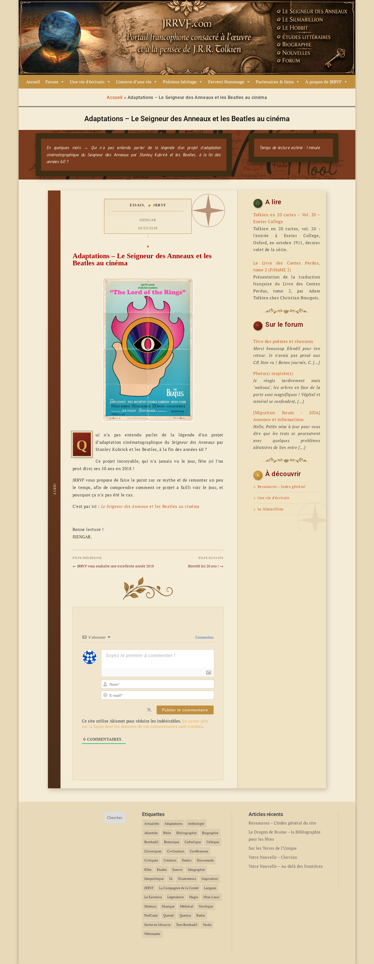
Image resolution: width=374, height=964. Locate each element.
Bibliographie (186, 833)
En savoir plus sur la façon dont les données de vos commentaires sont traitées (145, 723)
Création (169, 860)
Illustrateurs (187, 879)
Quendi (168, 915)
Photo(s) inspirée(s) (273, 373)
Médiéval (186, 906)
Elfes (147, 870)
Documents (205, 860)
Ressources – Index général (279, 486)
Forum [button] (51, 82)
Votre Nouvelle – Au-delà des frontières (286, 866)
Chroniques (153, 851)
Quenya (185, 915)
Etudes (162, 870)
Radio (200, 915)
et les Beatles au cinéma (150, 506)
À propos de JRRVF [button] (323, 82)
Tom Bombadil (186, 925)
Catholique (193, 842)
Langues (210, 888)
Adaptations (173, 823)
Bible (167, 833)
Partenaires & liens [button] (275, 82)
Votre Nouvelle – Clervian (273, 857)
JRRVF (159, 205)
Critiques (151, 860)
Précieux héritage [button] (180, 82)
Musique (168, 906)
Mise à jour (211, 897)
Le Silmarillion (268, 509)
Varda (207, 925)
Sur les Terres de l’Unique (273, 848)
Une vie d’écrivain (271, 498)
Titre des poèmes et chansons (283, 341)
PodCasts (151, 915)
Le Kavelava (153, 897)
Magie (193, 897)
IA (170, 879)
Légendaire (175, 897)
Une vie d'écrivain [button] (87, 82)
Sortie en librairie (157, 925)
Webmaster (152, 934)
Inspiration (210, 879)
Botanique (171, 842)
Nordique (206, 906)
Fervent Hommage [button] (226, 82)
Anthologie (196, 823)
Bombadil (151, 842)
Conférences (199, 851)
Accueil (33, 82)
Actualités (151, 823)
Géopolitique (154, 879)
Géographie (196, 870)
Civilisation (175, 851)
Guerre (177, 870)
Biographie (210, 833)
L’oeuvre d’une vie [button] (133, 82)
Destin (186, 860)
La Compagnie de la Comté (178, 888)
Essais (137, 205)
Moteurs (150, 906)
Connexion (204, 637)
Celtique (212, 842)
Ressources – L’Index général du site (282, 823)
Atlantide (151, 833)
